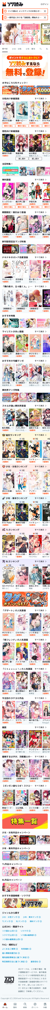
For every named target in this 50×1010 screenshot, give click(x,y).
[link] (27, 90)
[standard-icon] (45, 11)
